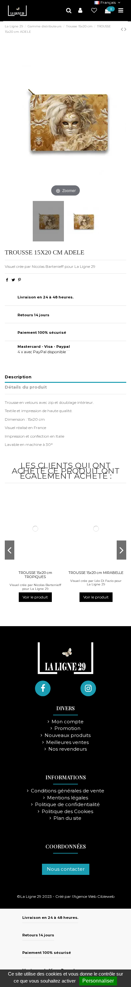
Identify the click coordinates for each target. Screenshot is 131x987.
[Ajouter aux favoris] (31, 566)
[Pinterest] (19, 279)
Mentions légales (67, 798)
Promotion (67, 728)
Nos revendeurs (67, 749)
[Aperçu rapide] (39, 566)
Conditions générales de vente (67, 791)
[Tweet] (13, 279)
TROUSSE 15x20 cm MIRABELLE (95, 572)
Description (18, 377)
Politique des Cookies (67, 811)
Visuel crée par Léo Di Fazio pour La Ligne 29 (95, 582)
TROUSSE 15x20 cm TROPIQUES (35, 574)
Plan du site (67, 818)
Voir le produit (35, 597)
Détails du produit (26, 387)
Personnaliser (98, 980)
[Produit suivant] (125, 29)
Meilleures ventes (67, 742)
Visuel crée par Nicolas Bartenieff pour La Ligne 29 (35, 586)
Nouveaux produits (68, 735)
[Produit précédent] (122, 29)
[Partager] (7, 279)
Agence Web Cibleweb (93, 896)
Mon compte (68, 722)
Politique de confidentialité (67, 804)
